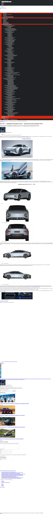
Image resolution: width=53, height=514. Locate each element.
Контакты (3, 118)
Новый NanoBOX (10, 103)
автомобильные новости (27, 378)
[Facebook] (26, 364)
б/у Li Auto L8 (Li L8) (10, 57)
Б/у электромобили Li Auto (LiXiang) (11, 55)
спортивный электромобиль (15, 379)
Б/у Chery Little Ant (10, 53)
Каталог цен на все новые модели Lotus (10, 104)
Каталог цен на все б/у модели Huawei (10, 25)
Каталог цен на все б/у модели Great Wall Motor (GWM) (12, 72)
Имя (1, 450)
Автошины (4, 21)
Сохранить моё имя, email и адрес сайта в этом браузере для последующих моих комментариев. (13, 454)
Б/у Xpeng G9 (9, 66)
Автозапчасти (5, 20)
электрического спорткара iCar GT (25, 136)
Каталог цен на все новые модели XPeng (10, 96)
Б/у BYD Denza (10, 33)
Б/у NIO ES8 (9, 61)
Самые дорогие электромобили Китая (8, 17)
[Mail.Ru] (26, 368)
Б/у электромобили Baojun (9, 75)
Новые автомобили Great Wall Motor (11, 99)
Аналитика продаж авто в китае (7, 14)
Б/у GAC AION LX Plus (11, 71)
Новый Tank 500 (10, 101)
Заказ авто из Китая (5, 117)
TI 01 (10, 378)
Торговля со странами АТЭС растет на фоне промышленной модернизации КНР (12, 472)
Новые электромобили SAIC (10, 90)
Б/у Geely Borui (10, 45)
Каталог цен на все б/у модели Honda (10, 28)
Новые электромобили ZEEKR (10, 109)
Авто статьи (4, 13)
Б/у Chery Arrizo (10, 52)
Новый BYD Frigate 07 (11, 84)
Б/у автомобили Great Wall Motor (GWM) (11, 73)
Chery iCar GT (2, 378)
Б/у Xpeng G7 (9, 65)
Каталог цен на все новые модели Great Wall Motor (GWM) (12, 98)
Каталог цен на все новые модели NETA (10, 91)
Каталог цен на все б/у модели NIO (9, 58)
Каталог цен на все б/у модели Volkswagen (10, 39)
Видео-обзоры (5, 15)
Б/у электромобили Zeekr (9, 49)
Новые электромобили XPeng (10, 97)
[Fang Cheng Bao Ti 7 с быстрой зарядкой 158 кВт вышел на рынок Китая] (7, 425)
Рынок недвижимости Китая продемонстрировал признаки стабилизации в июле (12, 477)
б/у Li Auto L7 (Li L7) (10, 56)
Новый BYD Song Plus (11, 81)
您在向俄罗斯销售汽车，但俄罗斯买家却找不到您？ (10, 119)
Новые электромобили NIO (10, 94)
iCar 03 (38, 160)
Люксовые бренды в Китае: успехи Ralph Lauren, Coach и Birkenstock (11, 473)
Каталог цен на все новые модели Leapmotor (10, 85)
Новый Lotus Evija (10, 106)
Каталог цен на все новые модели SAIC (10, 89)
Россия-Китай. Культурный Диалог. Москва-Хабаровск (9, 476)
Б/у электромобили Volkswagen (10, 40)
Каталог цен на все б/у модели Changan (10, 37)
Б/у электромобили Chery (9, 51)
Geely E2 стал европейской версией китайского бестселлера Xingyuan (11, 438)
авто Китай (12, 378)
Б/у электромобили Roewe (9, 42)
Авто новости (2, 121)
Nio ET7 (32, 285)
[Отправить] (26, 377)
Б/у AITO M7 (9, 27)
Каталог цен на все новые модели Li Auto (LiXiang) (11, 112)
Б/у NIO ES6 (9, 60)
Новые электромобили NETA (10, 92)
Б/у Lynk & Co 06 (10, 48)
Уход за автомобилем (6, 22)
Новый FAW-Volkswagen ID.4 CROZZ (13, 88)
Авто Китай (7, 132)
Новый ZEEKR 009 (10, 111)
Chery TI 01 (5, 378)
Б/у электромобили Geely (9, 44)
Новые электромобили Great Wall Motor (11, 100)
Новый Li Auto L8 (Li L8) (11, 114)
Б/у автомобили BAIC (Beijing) (10, 30)
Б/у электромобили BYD (9, 32)
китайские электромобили (42, 378)
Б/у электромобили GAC (9, 70)
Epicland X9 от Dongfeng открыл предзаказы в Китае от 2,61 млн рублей (12, 415)
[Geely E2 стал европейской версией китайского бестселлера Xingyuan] (7, 437)
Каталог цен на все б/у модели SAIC (9, 41)
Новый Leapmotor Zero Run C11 (12, 86)
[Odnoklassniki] (26, 367)
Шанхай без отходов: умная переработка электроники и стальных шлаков (11, 478)
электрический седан (22, 379)
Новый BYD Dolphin (10, 80)
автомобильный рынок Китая (35, 378)
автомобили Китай (21, 378)
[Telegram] (26, 371)
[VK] (26, 366)
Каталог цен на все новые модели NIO (10, 93)
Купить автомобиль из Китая (7, 24)
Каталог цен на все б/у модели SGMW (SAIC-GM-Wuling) (12, 74)
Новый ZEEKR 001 (10, 110)
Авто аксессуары (5, 19)
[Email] (26, 374)
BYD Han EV (28, 285)
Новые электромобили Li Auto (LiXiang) (11, 113)
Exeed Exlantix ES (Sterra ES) (37, 285)
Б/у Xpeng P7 (9, 63)
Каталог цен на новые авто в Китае (7, 78)
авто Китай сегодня (16, 378)
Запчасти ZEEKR (5, 18)
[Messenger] (26, 376)
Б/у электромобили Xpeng (9, 62)
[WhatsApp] (26, 373)
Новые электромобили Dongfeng (10, 102)
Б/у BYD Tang (9, 35)
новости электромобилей (8, 379)
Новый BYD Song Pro (11, 82)
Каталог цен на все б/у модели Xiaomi (10, 67)
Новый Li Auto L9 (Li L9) (11, 115)
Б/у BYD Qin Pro (10, 36)
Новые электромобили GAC (10, 107)
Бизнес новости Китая (13, 470)
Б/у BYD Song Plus (10, 34)
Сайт (0, 453)
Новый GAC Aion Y (10, 108)
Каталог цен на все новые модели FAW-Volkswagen (11, 87)
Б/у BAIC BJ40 (10, 31)
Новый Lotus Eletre (10, 105)
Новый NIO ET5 (10, 95)
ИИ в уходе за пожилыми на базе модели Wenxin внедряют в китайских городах (12, 475)
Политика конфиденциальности (6, 482)
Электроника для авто (6, 23)
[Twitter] (26, 369)
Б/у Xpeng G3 (9, 64)
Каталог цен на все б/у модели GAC (9, 69)
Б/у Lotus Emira (11, 47)
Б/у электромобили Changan (10, 38)
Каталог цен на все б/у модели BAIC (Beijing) (11, 29)
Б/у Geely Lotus (10, 46)
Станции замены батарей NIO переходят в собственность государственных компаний (14, 403)
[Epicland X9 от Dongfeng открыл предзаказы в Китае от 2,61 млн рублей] (7, 413)
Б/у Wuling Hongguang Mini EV (12, 77)
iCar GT (8, 378)
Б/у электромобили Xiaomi (9, 68)
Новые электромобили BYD (10, 79)
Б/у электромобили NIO (9, 59)
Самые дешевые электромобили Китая (8, 16)
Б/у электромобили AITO (9, 26)
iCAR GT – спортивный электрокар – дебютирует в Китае (9, 361)
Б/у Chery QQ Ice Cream (11, 54)
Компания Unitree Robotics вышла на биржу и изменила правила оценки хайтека (12, 474)
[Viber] (26, 372)
